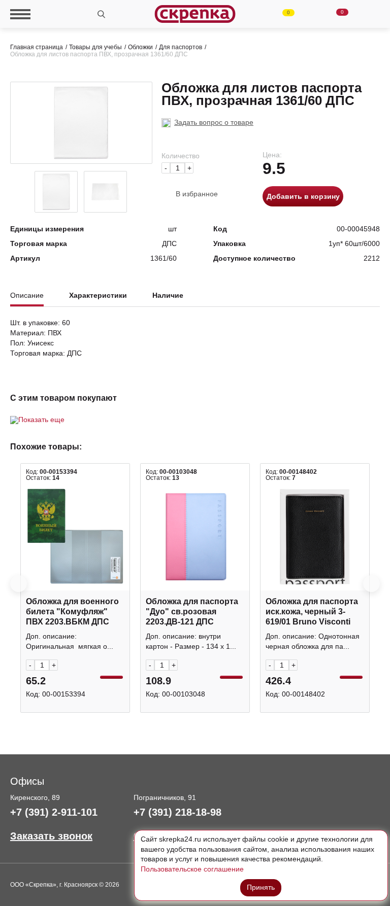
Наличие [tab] (167, 295)
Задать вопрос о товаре (213, 122)
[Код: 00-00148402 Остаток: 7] (315, 536)
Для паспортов (180, 47)
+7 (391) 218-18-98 (177, 812)
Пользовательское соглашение (192, 869)
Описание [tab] (27, 295)
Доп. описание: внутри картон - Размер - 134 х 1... (191, 641)
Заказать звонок (51, 836)
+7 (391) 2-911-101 (54, 812)
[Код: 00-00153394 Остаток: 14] (75, 536)
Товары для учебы (95, 47)
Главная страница (36, 47)
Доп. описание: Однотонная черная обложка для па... (313, 641)
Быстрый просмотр (75, 585)
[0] (282, 14)
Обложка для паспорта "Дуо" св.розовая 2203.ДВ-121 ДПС (192, 611)
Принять (261, 887)
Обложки (140, 47)
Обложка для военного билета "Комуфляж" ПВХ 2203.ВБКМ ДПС (72, 611)
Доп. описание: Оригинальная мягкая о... (69, 641)
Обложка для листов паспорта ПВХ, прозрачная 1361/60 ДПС (99, 54)
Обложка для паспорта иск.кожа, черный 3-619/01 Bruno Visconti (312, 611)
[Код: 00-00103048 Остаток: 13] (195, 536)
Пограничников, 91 (165, 797)
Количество (180, 156)
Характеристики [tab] (98, 295)
